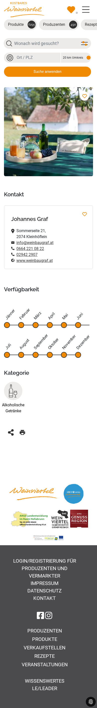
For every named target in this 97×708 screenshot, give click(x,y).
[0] (71, 9)
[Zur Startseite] (24, 9)
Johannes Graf (29, 219)
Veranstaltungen (45, 664)
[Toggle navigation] (86, 9)
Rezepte (44, 656)
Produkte (21, 24)
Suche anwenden (47, 71)
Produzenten (59, 24)
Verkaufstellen (44, 648)
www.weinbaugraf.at (34, 260)
